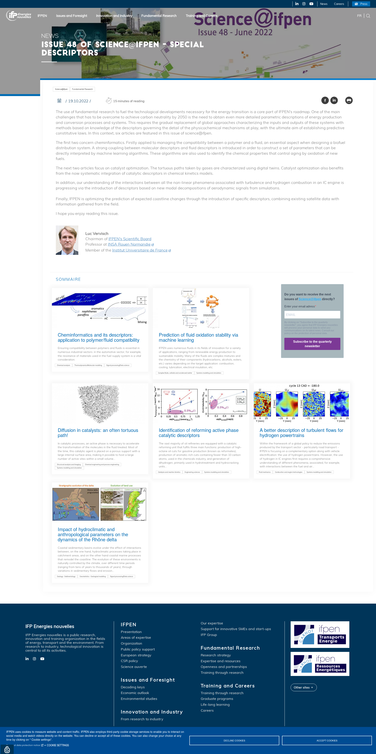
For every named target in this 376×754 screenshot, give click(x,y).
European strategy (136, 655)
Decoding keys (133, 687)
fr (359, 15)
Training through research (222, 673)
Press (363, 4)
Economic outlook (135, 693)
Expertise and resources (220, 661)
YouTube (311, 4)
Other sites (302, 687)
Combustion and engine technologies (288, 472)
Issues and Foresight (71, 16)
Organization (131, 643)
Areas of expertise (136, 638)
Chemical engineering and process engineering (102, 464)
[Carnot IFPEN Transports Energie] (320, 634)
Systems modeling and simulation (208, 373)
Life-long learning (215, 705)
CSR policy (129, 661)
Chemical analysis (63, 365)
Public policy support (138, 649)
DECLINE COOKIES (234, 740)
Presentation (131, 632)
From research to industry (142, 719)
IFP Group (209, 635)
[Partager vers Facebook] (325, 100)
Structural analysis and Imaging (69, 464)
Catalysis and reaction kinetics (169, 472)
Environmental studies (139, 699)
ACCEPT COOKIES (327, 740)
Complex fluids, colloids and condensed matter (175, 373)
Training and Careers (201, 16)
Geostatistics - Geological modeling (93, 576)
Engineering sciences (192, 472)
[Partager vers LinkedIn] (334, 100)
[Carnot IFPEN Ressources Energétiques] (320, 663)
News (323, 4)
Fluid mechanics (265, 472)
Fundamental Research (159, 16)
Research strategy (216, 655)
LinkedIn (295, 4)
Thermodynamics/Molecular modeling (88, 365)
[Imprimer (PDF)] (348, 100)
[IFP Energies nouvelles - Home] (19, 15)
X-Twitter (303, 4)
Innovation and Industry (114, 16)
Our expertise (212, 623)
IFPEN (42, 16)
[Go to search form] (368, 15)
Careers (339, 4)
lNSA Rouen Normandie (129, 244)
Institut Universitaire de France (140, 250)
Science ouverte (134, 667)
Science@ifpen (61, 89)
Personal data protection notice (23, 745)
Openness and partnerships (224, 667)
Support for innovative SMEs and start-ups (236, 629)
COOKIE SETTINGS (58, 745)
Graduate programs (217, 699)
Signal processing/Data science (117, 365)
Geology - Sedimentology (66, 576)
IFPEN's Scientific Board (129, 238)
